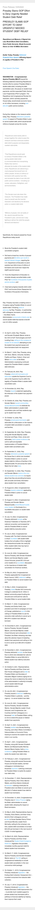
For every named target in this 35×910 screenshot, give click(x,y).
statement (22, 577)
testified (13, 727)
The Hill (18, 858)
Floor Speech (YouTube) (11, 68)
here (19, 466)
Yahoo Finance (20, 800)
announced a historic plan (21, 317)
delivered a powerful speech (20, 454)
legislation (21, 872)
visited (13, 589)
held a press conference (20, 439)
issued (13, 391)
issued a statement (17, 490)
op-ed (23, 611)
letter (28, 633)
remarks (20, 519)
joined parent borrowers (19, 420)
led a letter (13, 359)
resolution (15, 768)
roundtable (13, 538)
